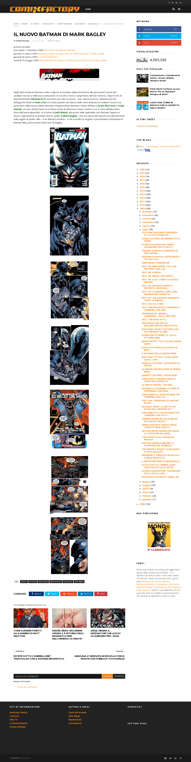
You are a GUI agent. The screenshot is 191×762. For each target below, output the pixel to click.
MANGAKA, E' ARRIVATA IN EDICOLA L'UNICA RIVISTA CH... (160, 456)
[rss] (180, 3)
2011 (142, 201)
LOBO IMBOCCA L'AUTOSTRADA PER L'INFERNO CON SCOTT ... (160, 414)
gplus (160, 43)
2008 (142, 504)
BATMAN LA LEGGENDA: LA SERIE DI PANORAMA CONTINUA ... (160, 389)
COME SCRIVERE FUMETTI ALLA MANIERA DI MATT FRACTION (27, 633)
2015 (142, 187)
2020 (142, 169)
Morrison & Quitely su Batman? (60, 50)
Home (16, 24)
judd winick (80, 24)
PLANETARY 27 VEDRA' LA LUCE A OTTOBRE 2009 (159, 336)
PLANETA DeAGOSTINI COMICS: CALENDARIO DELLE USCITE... (158, 245)
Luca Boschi (75, 723)
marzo (146, 492)
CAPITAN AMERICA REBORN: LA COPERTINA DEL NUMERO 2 (158, 444)
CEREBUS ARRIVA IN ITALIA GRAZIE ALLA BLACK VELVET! (159, 420)
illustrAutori (75, 719)
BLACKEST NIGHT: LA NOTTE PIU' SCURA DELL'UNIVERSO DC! (159, 408)
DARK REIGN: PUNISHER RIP (156, 262)
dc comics (35, 24)
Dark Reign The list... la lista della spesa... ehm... (160, 358)
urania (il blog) (17, 726)
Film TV (13, 719)
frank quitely (48, 24)
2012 (142, 197)
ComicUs (14, 716)
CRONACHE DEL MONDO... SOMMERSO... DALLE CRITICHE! (159, 314)
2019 (142, 173)
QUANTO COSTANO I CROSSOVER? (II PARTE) (161, 364)
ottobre (146, 218)
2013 (142, 194)
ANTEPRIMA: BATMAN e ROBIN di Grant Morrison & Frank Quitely (73, 60)
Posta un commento (27, 687)
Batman (24, 24)
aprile (145, 488)
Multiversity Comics (146, 584)
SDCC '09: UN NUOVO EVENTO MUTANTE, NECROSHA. (157, 287)
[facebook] (169, 3)
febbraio (147, 495)
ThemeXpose (25, 758)
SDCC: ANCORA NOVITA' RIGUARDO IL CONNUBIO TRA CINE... (161, 308)
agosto (146, 225)
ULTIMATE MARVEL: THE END (157, 384)
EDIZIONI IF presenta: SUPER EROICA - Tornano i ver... (161, 258)
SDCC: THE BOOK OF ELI (154, 319)
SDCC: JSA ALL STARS (153, 303)
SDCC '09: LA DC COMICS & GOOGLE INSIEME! (160, 280)
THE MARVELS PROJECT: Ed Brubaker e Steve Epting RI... (161, 450)
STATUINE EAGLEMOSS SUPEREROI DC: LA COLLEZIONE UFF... (159, 233)
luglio (145, 229)
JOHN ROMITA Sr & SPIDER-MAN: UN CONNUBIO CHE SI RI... (160, 396)
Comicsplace (161, 584)
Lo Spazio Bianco (19, 723)
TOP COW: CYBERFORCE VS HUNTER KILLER (160, 401)
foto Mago (74, 716)
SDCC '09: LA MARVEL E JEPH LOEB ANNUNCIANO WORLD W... (159, 293)
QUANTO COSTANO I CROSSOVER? (159, 375)
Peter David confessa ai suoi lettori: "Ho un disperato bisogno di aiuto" (165, 91)
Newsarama (160, 587)
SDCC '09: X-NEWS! (151, 272)
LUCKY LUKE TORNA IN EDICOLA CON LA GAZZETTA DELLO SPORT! (164, 105)
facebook (119, 676)
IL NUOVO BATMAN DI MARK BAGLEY (161, 461)
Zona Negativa (174, 587)
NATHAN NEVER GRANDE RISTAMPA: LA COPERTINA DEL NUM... (161, 432)
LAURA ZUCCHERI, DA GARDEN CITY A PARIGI (161, 239)
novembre (148, 215)
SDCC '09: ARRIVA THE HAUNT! (157, 275)
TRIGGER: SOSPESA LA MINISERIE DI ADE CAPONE (160, 252)
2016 (142, 183)
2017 (142, 180)
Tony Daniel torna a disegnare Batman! (158, 438)
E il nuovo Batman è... (49, 56)
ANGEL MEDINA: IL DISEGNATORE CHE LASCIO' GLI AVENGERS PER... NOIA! (106, 633)
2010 (142, 205)
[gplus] (177, 3)
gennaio (147, 499)
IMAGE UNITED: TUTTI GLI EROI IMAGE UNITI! (161, 342)
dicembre (147, 211)
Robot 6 (150, 587)
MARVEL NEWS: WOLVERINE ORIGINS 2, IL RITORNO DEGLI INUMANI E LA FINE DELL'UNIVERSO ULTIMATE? (68, 634)
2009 (142, 208)
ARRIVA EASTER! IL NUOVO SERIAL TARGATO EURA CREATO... (159, 426)
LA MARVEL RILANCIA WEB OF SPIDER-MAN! (161, 370)
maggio (146, 485)
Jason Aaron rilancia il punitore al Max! (159, 348)
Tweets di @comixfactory (147, 126)
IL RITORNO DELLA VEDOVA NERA (159, 353)
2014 (142, 190)
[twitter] (172, 3)
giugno (146, 481)
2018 (142, 176)
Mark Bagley (94, 24)
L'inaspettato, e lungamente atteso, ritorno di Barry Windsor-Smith (165, 78)
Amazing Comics (19, 712)
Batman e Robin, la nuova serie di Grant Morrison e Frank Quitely (71, 53)
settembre (148, 222)
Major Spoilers (143, 590)
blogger (107, 676)
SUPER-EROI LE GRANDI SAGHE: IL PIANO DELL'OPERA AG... (159, 380)
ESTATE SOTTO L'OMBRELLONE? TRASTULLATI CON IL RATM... (159, 466)
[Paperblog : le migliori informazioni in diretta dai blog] (144, 151)
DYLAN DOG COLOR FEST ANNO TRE (160, 477)
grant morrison (64, 24)
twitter (160, 36)
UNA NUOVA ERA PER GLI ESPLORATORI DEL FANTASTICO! (160, 324)
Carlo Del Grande (78, 712)
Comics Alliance (162, 581)
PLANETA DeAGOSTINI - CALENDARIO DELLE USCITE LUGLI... (161, 472)
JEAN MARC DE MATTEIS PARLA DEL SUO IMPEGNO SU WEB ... (160, 330)
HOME (88, 9)
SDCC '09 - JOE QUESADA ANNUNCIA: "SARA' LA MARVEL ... (161, 299)
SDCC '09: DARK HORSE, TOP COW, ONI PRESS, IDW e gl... (159, 267)
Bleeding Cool (148, 581)
